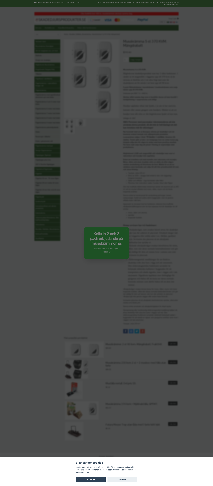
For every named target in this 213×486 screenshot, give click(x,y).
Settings (122, 479)
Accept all (91, 479)
